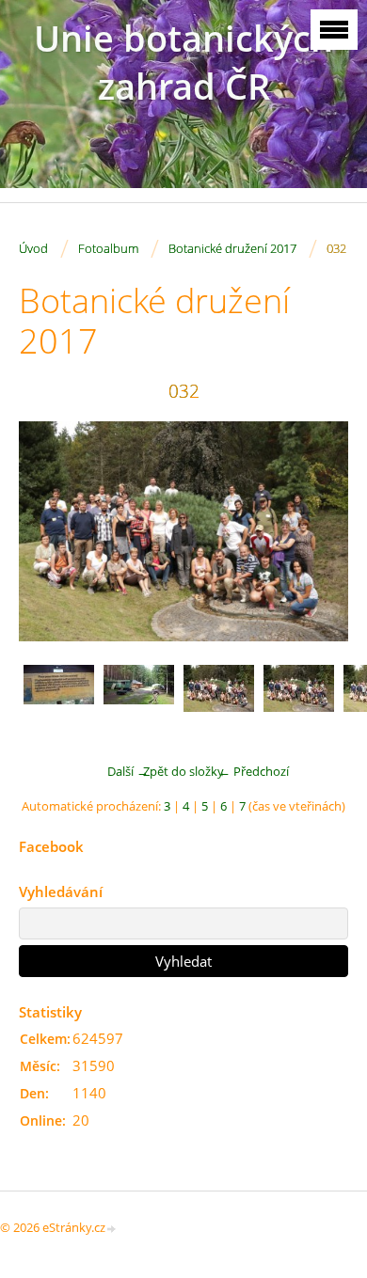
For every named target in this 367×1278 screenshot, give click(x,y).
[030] (59, 700)
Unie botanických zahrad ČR (183, 62)
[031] (139, 700)
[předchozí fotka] (49, 531)
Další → (128, 771)
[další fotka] (317, 531)
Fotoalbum (108, 248)
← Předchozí (253, 771)
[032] (219, 700)
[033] (298, 700)
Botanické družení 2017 (232, 248)
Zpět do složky (183, 771)
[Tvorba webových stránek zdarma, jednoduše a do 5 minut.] (112, 1228)
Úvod (33, 248)
